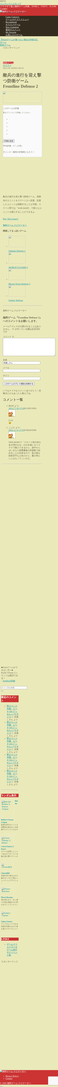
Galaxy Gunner (6, 922)
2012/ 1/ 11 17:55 (16, 430)
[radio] (25, 119)
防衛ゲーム (8, 63)
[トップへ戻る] (1, 1086)
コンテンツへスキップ (10, 4)
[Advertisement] (22, 53)
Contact (9, 1078)
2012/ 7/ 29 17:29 (16, 408)
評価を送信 (8, 141)
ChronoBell (5, 873)
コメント (8, 336)
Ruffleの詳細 (9, 681)
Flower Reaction (7, 897)
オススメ (7, 65)
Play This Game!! (10, 219)
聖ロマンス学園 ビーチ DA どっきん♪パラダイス (12, 711)
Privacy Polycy (12, 1076)
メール (6, 368)
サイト (6, 375)
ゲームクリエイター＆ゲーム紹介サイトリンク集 (12, 949)
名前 (5, 360)
